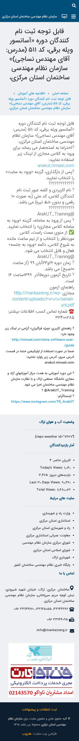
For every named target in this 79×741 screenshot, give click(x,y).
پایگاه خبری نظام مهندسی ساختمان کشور (42, 565)
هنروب (26, 733)
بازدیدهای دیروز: (59, 475)
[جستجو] (74, 5)
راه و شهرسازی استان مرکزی (51, 528)
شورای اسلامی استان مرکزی (51, 550)
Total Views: (46, 489)
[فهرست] (73, 16)
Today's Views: (52, 467)
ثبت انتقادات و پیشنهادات (39, 709)
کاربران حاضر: (61, 460)
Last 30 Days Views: (46, 482)
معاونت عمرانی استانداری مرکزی (48, 535)
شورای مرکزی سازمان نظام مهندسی (46, 542)
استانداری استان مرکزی (54, 520)
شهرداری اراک (61, 557)
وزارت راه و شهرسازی (55, 513)
